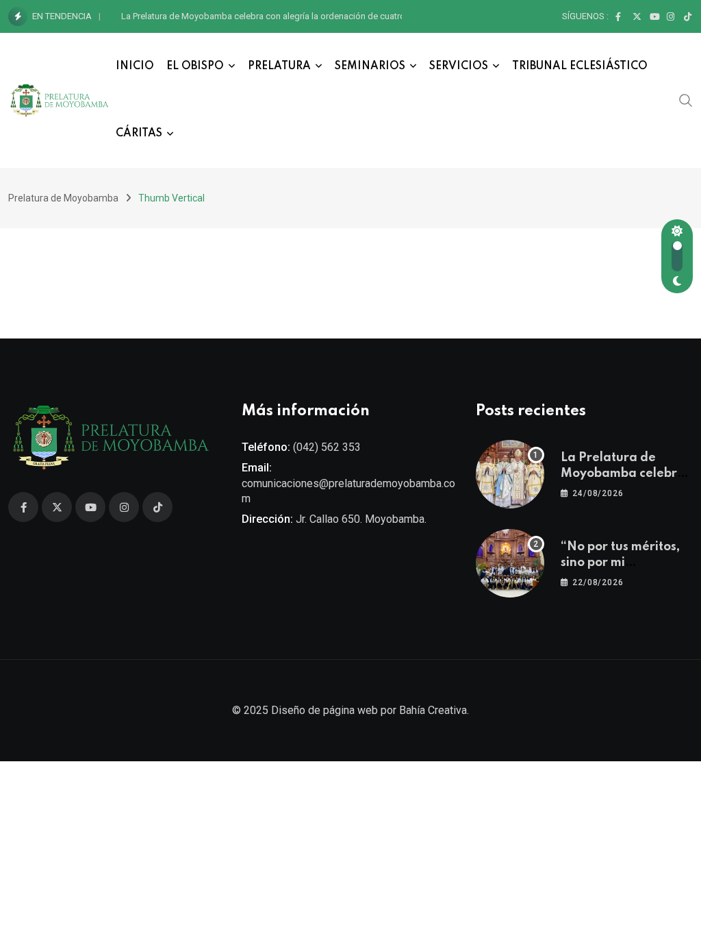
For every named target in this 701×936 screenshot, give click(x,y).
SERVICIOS (458, 66)
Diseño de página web (324, 710)
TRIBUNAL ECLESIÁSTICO (580, 66)
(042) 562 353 (327, 447)
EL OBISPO (195, 66)
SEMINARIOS (370, 66)
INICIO (135, 66)
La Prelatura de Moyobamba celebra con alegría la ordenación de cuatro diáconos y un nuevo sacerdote (326, 16)
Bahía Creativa (433, 710)
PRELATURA (279, 66)
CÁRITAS (139, 133)
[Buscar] (686, 100)
